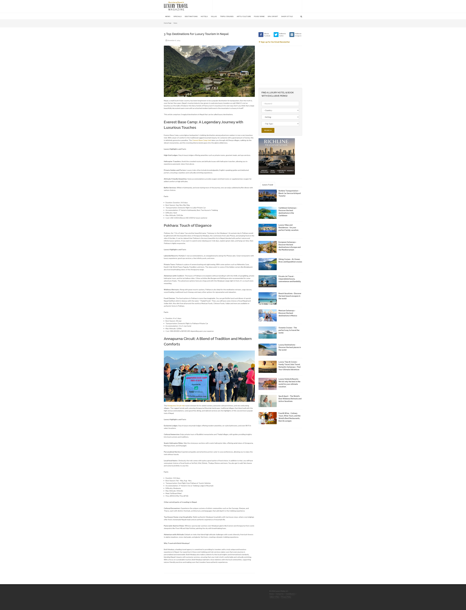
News (175, 23)
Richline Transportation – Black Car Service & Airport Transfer (290, 193)
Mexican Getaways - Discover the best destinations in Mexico (288, 313)
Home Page (167, 23)
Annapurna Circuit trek (176, 406)
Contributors (290, 594)
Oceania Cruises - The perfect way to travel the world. (289, 330)
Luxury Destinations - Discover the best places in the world (290, 347)
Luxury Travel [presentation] (267, 185)
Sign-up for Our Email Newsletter (275, 42)
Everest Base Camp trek (202, 140)
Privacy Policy (286, 597)
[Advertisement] (257, 6)
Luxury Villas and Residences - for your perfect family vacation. (289, 227)
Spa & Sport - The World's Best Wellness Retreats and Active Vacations (290, 398)
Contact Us (280, 594)
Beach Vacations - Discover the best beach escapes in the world (290, 296)
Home (271, 594)
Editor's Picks (274, 597)
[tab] (267, 184)
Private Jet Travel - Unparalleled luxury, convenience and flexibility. (290, 278)
